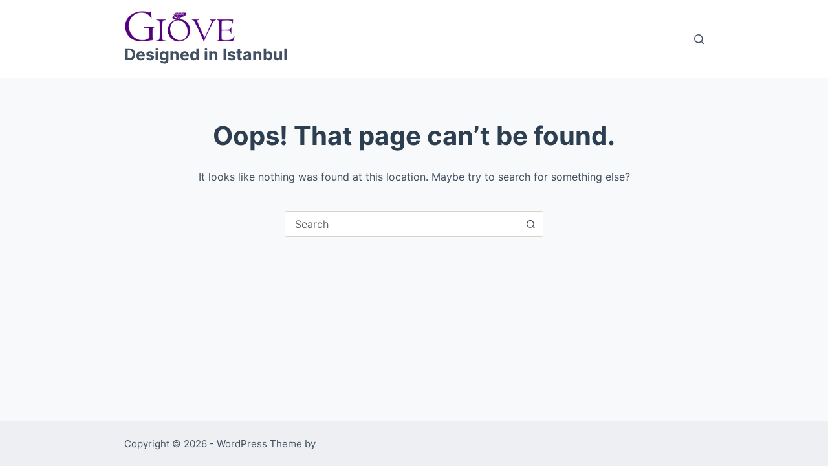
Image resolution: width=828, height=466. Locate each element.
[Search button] (530, 224)
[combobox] (401, 224)
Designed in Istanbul (206, 54)
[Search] (699, 39)
